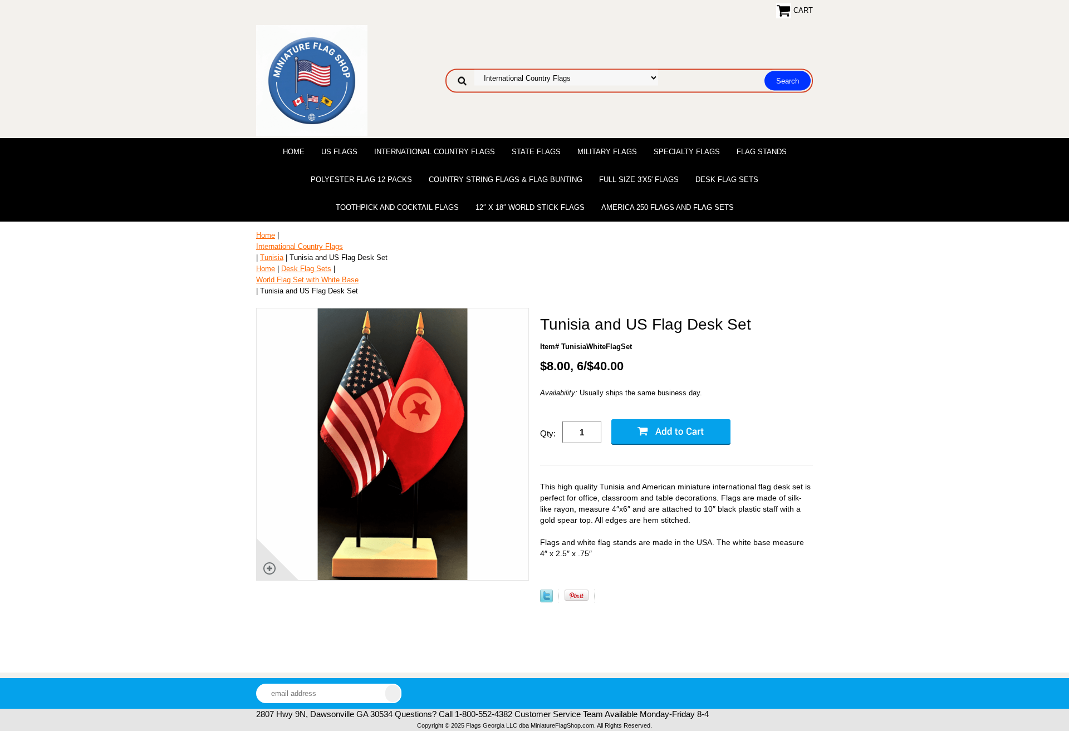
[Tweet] (546, 600)
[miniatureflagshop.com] (311, 80)
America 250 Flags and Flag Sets (667, 207)
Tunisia (271, 257)
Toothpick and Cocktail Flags (397, 207)
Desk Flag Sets (726, 179)
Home (294, 152)
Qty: (548, 433)
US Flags (339, 152)
